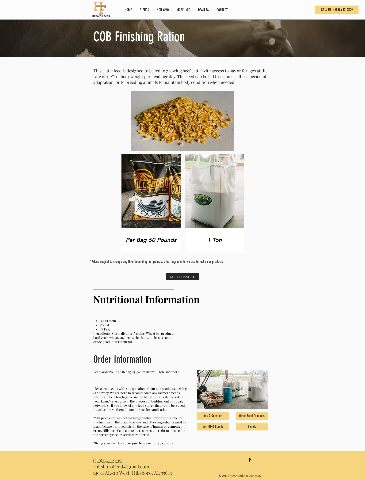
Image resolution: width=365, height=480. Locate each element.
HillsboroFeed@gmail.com (121, 466)
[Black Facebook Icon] (249, 459)
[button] (145, 10)
